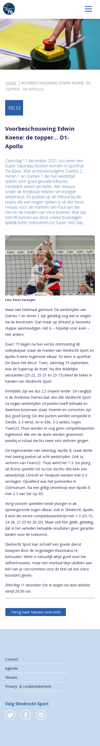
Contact (11, 659)
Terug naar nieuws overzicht (36, 611)
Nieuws (11, 677)
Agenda (11, 668)
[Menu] (88, 9)
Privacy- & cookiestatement (28, 686)
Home (11, 82)
